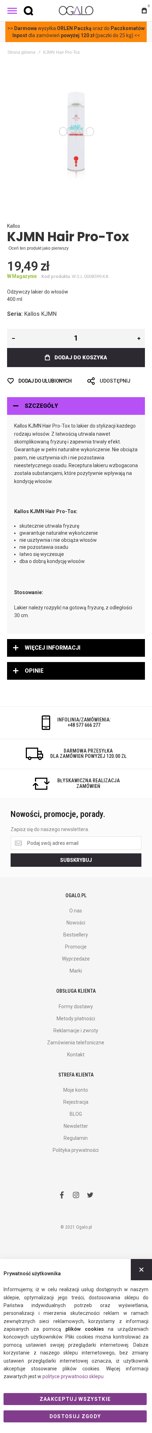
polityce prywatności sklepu (73, 1376)
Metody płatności (76, 1018)
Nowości (75, 923)
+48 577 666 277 (84, 725)
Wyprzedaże (76, 959)
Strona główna (21, 52)
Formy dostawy (76, 1006)
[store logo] (76, 10)
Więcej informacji (53, 647)
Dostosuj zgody (75, 1416)
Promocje (76, 947)
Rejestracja (75, 1102)
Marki (76, 971)
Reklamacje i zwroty (75, 1030)
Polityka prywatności (76, 1150)
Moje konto (75, 1090)
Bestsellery (75, 935)
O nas (75, 910)
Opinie (34, 670)
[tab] (76, 406)
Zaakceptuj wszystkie (75, 1399)
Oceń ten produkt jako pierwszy (38, 248)
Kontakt (75, 1054)
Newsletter (76, 1126)
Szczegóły (41, 405)
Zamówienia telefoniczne (75, 1042)
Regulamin (76, 1138)
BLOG (76, 1114)
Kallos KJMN (40, 314)
